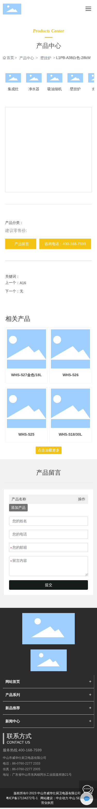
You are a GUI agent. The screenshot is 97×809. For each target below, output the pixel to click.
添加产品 (18, 507)
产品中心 (26, 58)
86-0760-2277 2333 (26, 763)
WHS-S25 (26, 434)
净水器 (33, 89)
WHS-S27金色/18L (26, 375)
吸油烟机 (54, 89)
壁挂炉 (45, 58)
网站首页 (12, 681)
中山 (72, 798)
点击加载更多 (48, 450)
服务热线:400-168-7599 (22, 750)
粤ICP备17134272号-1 (22, 798)
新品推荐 (12, 708)
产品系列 (12, 695)
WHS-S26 (71, 375)
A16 (23, 283)
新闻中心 (12, 721)
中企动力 (62, 798)
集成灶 (13, 89)
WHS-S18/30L (70, 434)
